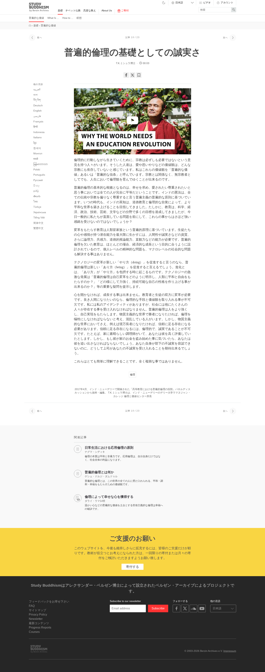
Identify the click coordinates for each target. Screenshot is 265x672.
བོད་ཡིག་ (37, 100)
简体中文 (38, 222)
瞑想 (79, 17)
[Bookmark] (139, 75)
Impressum (229, 650)
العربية (36, 89)
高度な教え (89, 10)
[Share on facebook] (126, 75)
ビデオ (206, 2)
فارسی (37, 116)
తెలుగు (36, 196)
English (37, 110)
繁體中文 (38, 228)
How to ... (67, 17)
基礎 (60, 10)
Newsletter (36, 618)
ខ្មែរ (34, 142)
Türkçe (37, 206)
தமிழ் (36, 190)
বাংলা (35, 94)
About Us (106, 10)
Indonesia (39, 132)
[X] (132, 75)
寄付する (132, 567)
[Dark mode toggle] (163, 3)
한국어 (37, 148)
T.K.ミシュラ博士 (125, 63)
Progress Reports (40, 627)
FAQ (32, 605)
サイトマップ (37, 610)
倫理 (132, 374)
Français (38, 121)
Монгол (37, 153)
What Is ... (53, 17)
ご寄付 (124, 10)
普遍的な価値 (36, 17)
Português (39, 174)
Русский (38, 180)
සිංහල (36, 185)
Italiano (37, 137)
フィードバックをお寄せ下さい (49, 601)
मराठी (35, 158)
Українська (39, 212)
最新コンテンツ (39, 623)
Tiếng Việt (39, 217)
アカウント (226, 2)
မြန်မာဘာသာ (40, 164)
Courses (34, 631)
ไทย (35, 201)
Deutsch (38, 105)
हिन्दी (35, 126)
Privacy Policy (38, 614)
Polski (36, 169)
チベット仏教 (73, 10)
